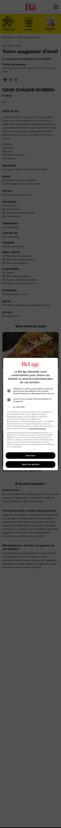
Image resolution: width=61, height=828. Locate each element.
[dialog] (30, 414)
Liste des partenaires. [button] (37, 428)
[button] (30, 407)
